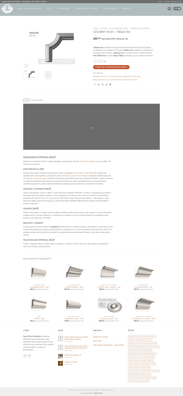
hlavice (139, 343)
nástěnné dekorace (116, 80)
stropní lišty (146, 367)
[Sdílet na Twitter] (99, 84)
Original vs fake (70, 362)
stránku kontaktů (87, 161)
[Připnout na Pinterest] (106, 84)
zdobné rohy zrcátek (130, 80)
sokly (153, 364)
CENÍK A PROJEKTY (107, 390)
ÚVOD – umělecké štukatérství (30, 9)
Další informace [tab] (37, 100)
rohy (136, 364)
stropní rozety (133, 371)
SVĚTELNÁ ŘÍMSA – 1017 (143, 287)
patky (131, 360)
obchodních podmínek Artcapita (74, 176)
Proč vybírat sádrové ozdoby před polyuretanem (76, 338)
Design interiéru (110, 9)
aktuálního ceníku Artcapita (35, 178)
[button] (169, 8)
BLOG (160, 2)
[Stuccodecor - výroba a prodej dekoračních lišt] (7, 8)
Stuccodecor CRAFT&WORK (85, 173)
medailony (132, 350)
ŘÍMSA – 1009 (39, 319)
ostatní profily (143, 357)
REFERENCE (126, 9)
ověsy (152, 357)
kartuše (154, 343)
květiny (156, 347)
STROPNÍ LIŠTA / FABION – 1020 (143, 319)
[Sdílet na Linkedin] (110, 84)
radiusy (150, 360)
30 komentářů (72, 341)
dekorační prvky (103, 80)
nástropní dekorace (145, 350)
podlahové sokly (140, 360)
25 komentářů (72, 350)
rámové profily (145, 364)
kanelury (146, 343)
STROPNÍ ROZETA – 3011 (109, 319)
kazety (131, 347)
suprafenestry (144, 371)
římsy (147, 381)
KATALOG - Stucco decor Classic (114, 28)
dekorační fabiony (149, 336)
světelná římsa (134, 374)
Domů (95, 28)
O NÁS (49, 9)
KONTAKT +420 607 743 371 (172, 2)
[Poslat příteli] (102, 84)
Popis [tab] (26, 100)
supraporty (155, 371)
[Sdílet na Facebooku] (95, 84)
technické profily (134, 377)
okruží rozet (133, 357)
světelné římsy (146, 374)
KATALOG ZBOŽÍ (64, 9)
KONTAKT (95, 390)
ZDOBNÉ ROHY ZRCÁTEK (140, 28)
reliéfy (131, 364)
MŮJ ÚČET (97, 341)
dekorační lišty (134, 340)
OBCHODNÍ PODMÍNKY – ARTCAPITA (108, 345)
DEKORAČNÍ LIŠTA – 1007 (74, 319)
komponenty (139, 347)
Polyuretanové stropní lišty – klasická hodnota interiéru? (76, 347)
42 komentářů (70, 357)
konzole (149, 347)
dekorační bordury (135, 336)
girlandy (131, 343)
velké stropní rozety (149, 377)
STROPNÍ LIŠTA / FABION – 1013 (108, 287)
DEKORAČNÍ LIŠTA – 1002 (39, 287)
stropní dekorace (134, 367)
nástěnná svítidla (135, 353)
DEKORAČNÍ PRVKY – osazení (87, 9)
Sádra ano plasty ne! (72, 355)
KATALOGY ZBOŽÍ (100, 337)
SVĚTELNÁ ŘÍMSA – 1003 (74, 287)
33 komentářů (70, 364)
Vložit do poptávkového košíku (111, 67)
